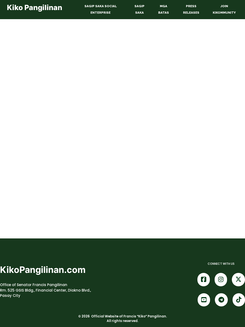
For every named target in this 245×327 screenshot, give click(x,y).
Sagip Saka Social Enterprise (100, 9)
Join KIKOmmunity (224, 9)
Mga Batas (163, 9)
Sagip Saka (139, 9)
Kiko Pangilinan (34, 7)
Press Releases (191, 9)
